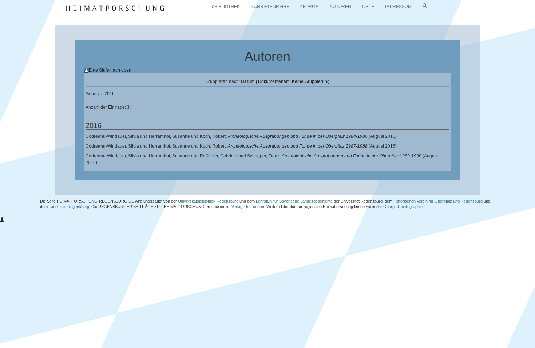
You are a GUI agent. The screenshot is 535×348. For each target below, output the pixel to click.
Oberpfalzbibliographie (403, 206)
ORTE (368, 6)
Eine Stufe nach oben (110, 70)
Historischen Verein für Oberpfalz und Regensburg (438, 201)
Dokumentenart (273, 81)
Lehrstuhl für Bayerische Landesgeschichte (294, 201)
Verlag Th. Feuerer (247, 206)
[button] (2, 220)
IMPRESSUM (398, 6)
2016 (109, 93)
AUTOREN (340, 6)
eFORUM (309, 6)
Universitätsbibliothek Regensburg (208, 201)
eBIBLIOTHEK (226, 6)
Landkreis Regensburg (69, 206)
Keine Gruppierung (311, 81)
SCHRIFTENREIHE (270, 6)
